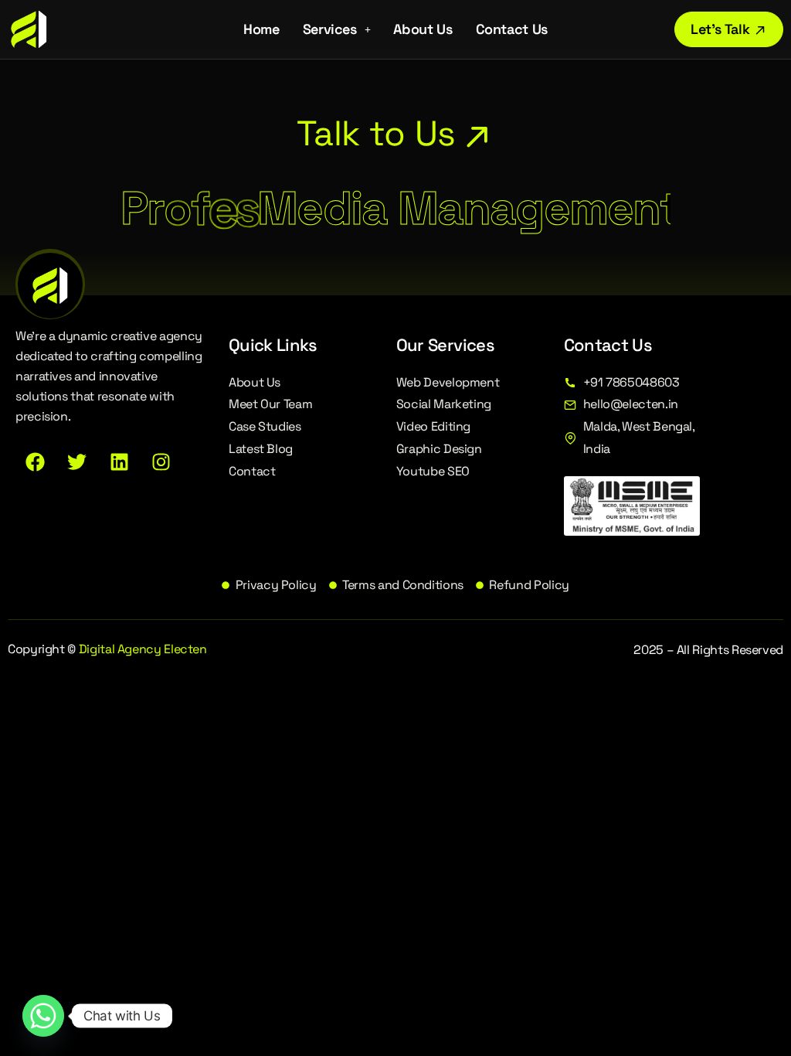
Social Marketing (443, 404)
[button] (336, 29)
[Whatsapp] (43, 1016)
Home (261, 29)
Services (330, 29)
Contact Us (512, 29)
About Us (422, 29)
